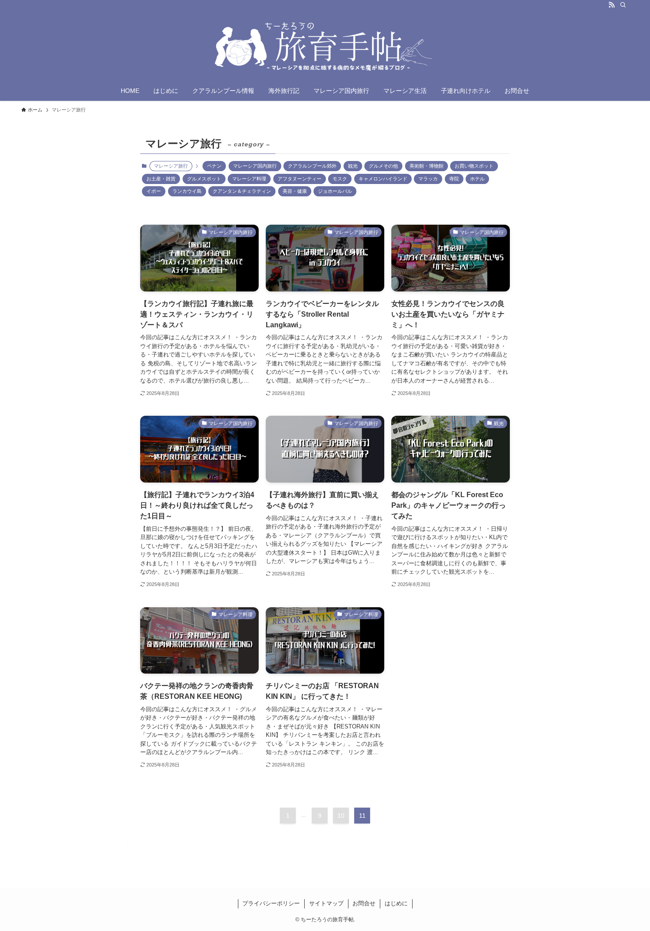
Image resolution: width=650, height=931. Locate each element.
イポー (153, 191)
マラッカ (428, 178)
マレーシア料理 (249, 178)
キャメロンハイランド (383, 178)
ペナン (214, 166)
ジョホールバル (335, 191)
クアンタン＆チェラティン (242, 191)
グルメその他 (383, 166)
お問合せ (363, 903)
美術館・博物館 (426, 166)
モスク (340, 178)
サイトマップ (326, 903)
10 (340, 815)
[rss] (611, 5)
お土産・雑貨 (161, 178)
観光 (353, 166)
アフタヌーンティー (299, 178)
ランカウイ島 (187, 191)
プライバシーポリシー (271, 903)
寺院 (454, 178)
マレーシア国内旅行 (255, 166)
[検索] (623, 5)
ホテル (477, 178)
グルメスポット (204, 178)
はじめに (396, 903)
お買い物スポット (474, 166)
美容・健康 (295, 191)
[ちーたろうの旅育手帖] (325, 46)
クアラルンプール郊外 (312, 166)
